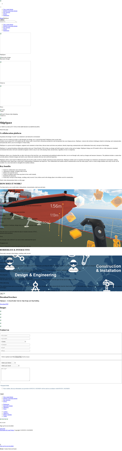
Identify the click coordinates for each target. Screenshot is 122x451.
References (6, 15)
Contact (5, 411)
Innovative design (8, 406)
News (4, 409)
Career (5, 416)
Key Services (6, 400)
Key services (6, 12)
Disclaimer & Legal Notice (7, 430)
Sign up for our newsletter (7, 446)
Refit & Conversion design (10, 11)
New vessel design (8, 9)
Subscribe (2, 428)
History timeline (7, 414)
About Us (5, 413)
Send (2, 394)
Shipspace (6, 407)
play (2, 293)
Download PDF (4, 304)
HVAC (5, 14)
